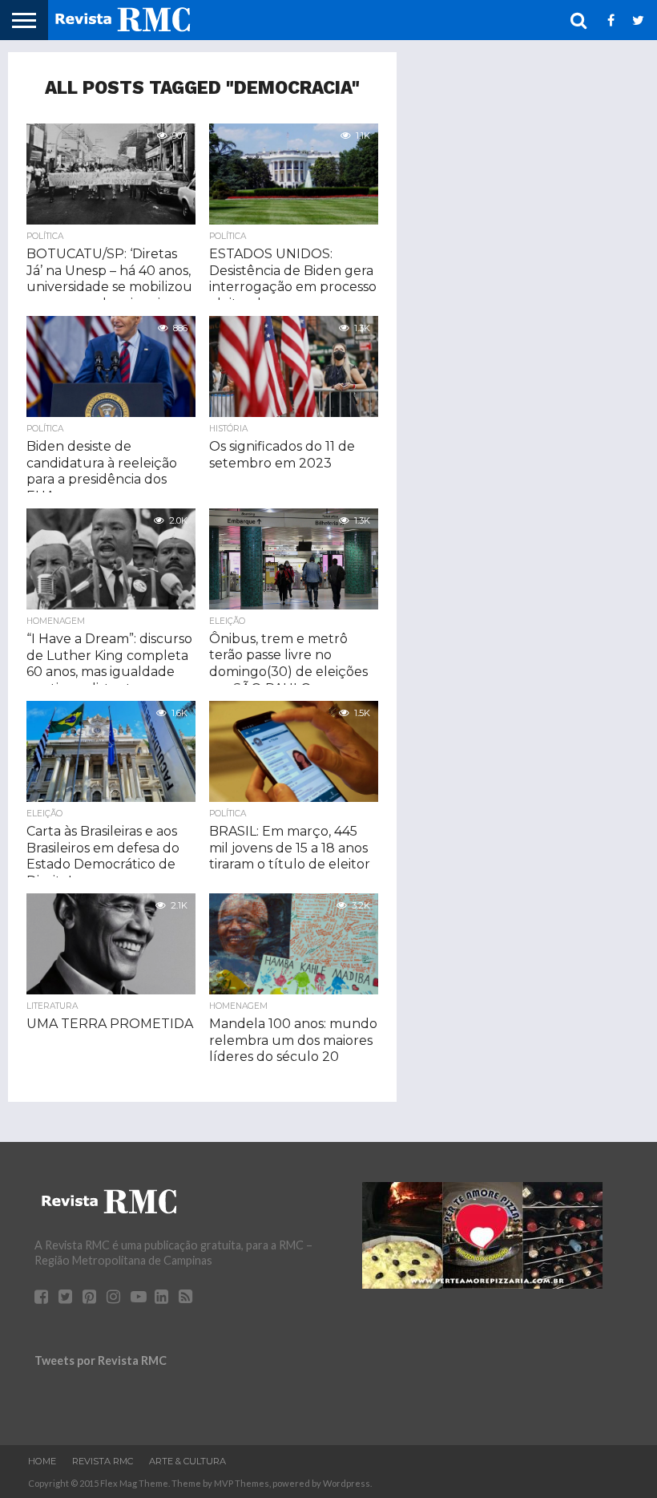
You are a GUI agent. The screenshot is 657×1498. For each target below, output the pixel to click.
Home (42, 1461)
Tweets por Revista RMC (100, 1360)
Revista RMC (102, 1461)
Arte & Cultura (187, 1461)
